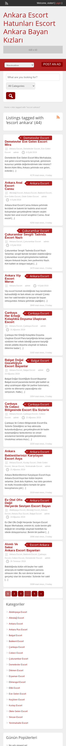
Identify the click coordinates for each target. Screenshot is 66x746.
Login (58, 3)
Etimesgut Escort (17, 682)
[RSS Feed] (6, 2)
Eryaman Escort (17, 676)
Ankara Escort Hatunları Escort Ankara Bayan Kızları (29, 27)
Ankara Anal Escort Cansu (13, 186)
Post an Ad (52, 64)
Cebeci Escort (18, 558)
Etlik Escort (14, 688)
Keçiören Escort (17, 699)
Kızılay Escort (29, 462)
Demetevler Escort (31, 149)
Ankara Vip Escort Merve (13, 278)
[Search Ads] (10, 95)
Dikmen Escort (16, 670)
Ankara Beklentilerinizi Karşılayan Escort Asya (24, 454)
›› (41, 593)
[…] (14, 171)
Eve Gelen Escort (13, 196)
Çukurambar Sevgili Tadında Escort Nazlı (25, 236)
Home (7, 107)
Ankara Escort (15, 149)
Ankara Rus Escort (20, 514)
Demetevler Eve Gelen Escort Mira (26, 143)
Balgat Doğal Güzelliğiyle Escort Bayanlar (16, 363)
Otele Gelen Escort (30, 196)
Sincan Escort (18, 466)
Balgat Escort (29, 370)
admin (16, 152)
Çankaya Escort (30, 326)
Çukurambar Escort (32, 241)
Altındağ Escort (16, 193)
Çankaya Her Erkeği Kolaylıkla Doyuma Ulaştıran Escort (25, 317)
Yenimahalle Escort (33, 466)
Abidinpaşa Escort (17, 510)
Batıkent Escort (45, 193)
